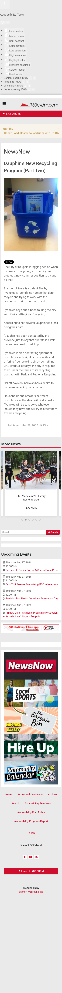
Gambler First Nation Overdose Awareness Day (32, 598)
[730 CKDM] (31, 104)
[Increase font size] (27, 82)
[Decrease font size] (23, 82)
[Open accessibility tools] (5, 4)
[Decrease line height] (25, 85)
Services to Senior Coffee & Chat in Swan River (32, 570)
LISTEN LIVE (13, 113)
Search (54, 532)
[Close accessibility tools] (7, 22)
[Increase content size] (34, 78)
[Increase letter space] (33, 89)
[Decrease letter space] (29, 89)
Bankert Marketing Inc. (31, 891)
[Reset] (2, 23)
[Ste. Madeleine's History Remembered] (31, 483)
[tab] (22, 520)
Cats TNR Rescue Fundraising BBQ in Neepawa (32, 584)
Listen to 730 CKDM (32, 871)
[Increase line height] (29, 85)
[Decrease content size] (30, 78)
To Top (31, 833)
